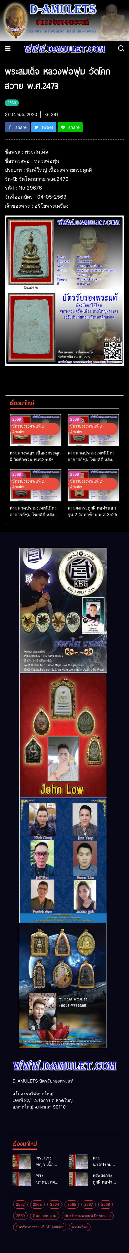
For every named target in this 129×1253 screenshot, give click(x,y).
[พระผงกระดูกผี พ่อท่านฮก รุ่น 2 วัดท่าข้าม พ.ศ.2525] (78, 1179)
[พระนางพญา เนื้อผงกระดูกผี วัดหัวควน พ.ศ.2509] (22, 1161)
